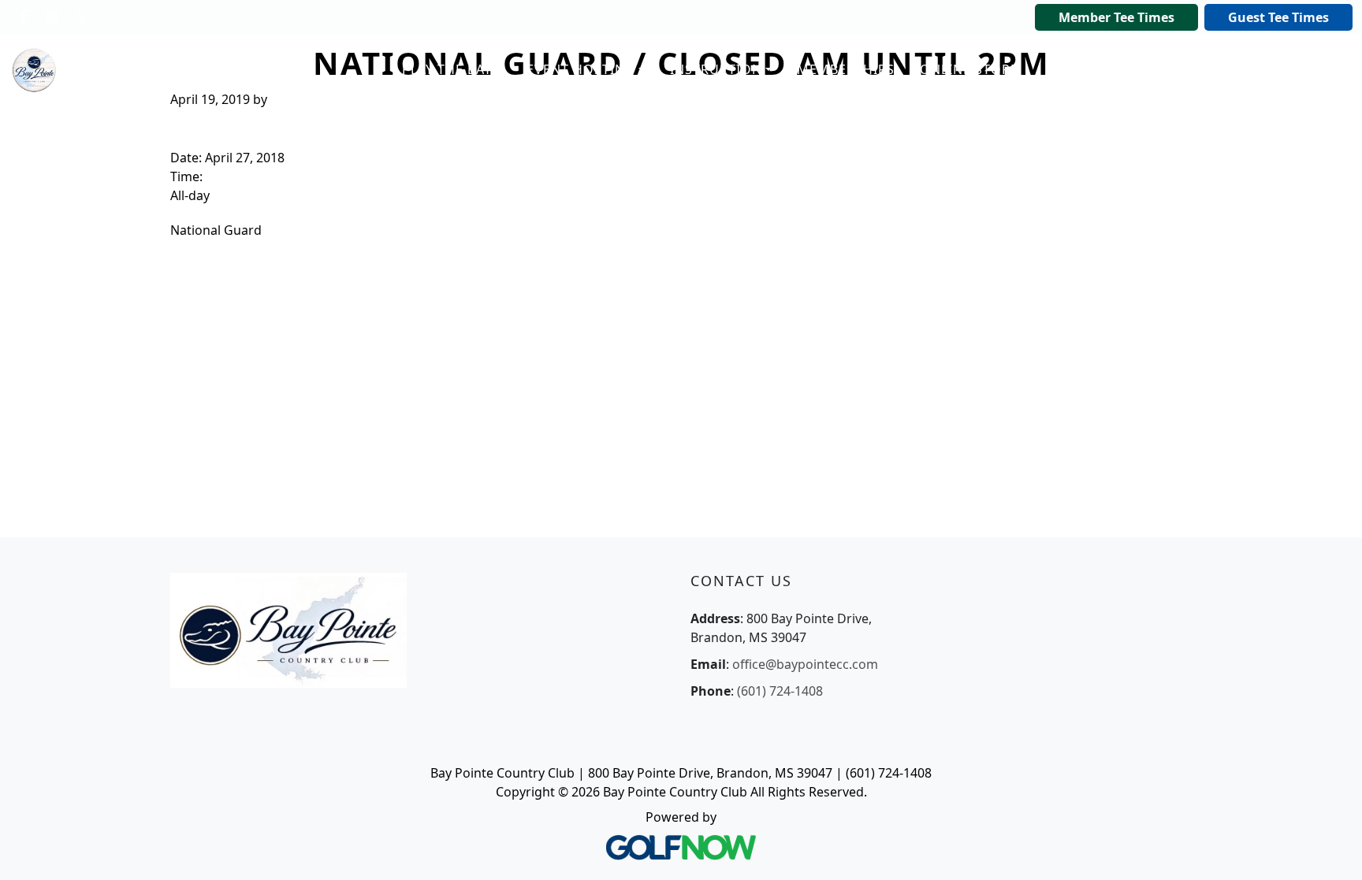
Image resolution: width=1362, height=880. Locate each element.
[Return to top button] (1330, 849)
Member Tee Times (1116, 17)
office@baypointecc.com (805, 664)
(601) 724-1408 (780, 691)
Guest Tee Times (1278, 17)
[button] (451, 70)
